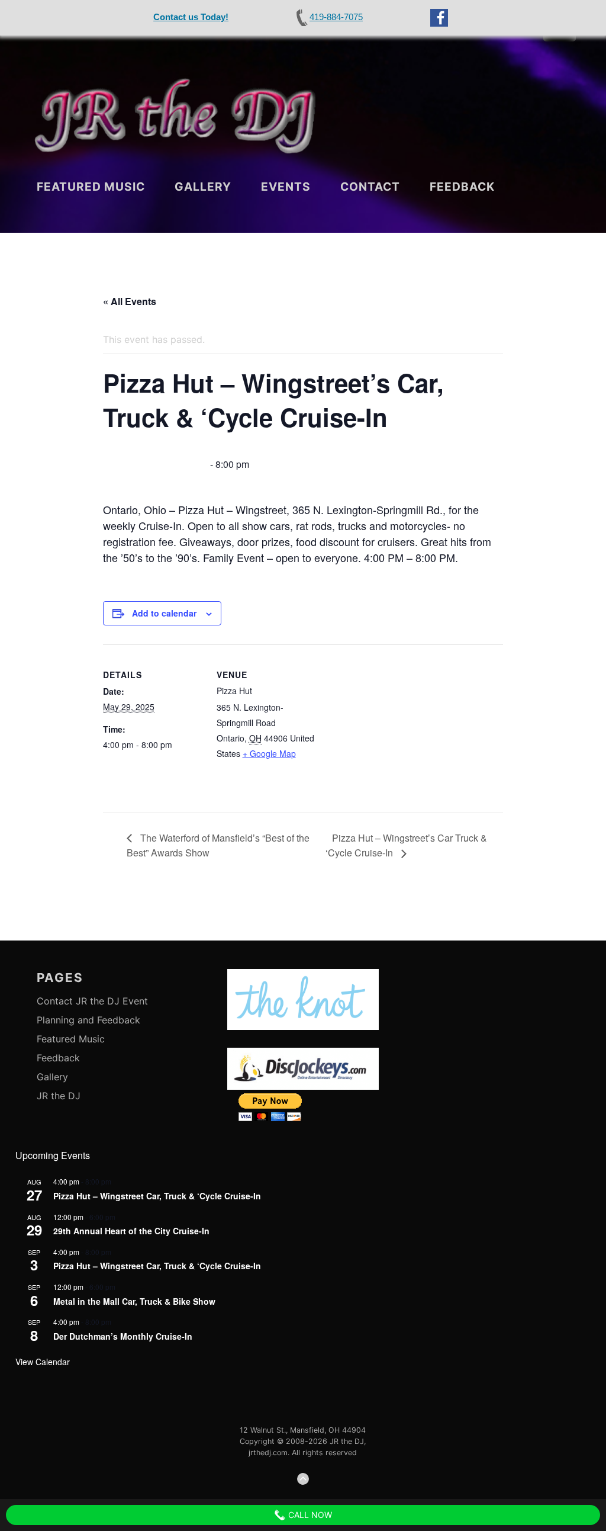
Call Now (309, 1515)
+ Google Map (269, 753)
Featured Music (91, 186)
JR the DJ (58, 1096)
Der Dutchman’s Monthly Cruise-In (122, 1336)
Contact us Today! (190, 17)
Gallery (203, 186)
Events (286, 186)
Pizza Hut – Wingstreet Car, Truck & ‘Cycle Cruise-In (157, 1196)
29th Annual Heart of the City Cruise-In (131, 1231)
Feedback (462, 186)
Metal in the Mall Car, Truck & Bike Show (134, 1301)
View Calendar (42, 1362)
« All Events (129, 301)
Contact (370, 186)
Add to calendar (164, 613)
